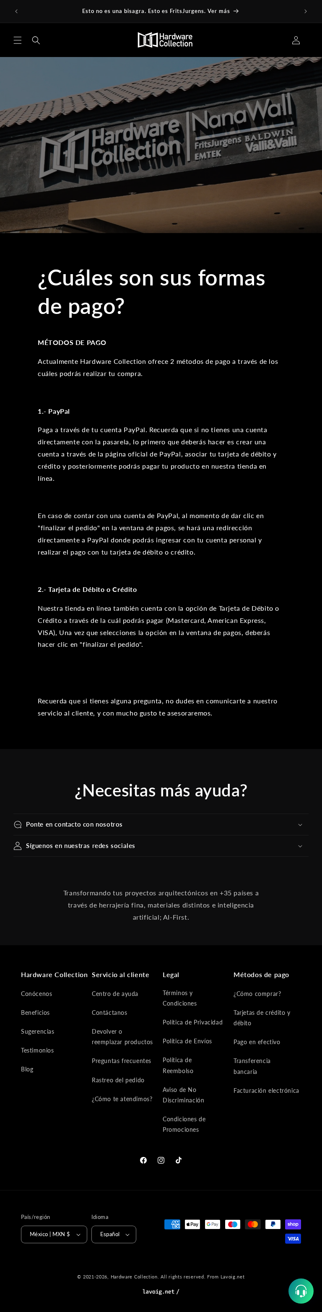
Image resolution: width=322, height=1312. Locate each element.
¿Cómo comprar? (257, 993)
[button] (17, 40)
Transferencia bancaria (252, 1066)
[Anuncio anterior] (16, 11)
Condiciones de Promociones (184, 1124)
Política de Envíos (187, 1041)
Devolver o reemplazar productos (122, 1036)
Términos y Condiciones (180, 998)
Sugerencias (38, 1031)
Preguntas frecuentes (121, 1060)
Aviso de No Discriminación (183, 1095)
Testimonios (37, 1050)
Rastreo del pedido (118, 1080)
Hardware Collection (134, 1276)
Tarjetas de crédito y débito (262, 1018)
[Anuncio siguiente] (305, 11)
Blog (27, 1069)
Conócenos (36, 993)
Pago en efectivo (257, 1041)
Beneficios (35, 1012)
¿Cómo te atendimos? (122, 1098)
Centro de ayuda (115, 993)
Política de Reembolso (178, 1065)
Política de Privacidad (193, 1022)
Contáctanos (109, 1012)
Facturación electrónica (266, 1090)
